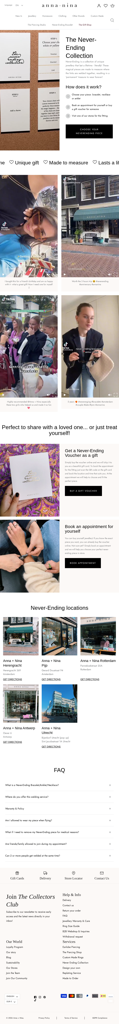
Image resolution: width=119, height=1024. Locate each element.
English (10, 996)
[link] (89, 131)
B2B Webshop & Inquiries (76, 931)
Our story (11, 952)
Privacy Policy (44, 1018)
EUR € (9, 1001)
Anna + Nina (18, 1018)
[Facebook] (35, 997)
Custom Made (97, 15)
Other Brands (79, 15)
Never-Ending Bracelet (62, 24)
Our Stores (11, 968)
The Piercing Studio (37, 24)
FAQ (65, 915)
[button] (3, 274)
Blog (8, 957)
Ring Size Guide (71, 926)
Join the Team (13, 973)
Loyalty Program (14, 947)
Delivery (67, 900)
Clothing (62, 15)
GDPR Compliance (99, 1018)
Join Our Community (16, 978)
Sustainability (13, 962)
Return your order (72, 910)
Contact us (68, 905)
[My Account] (99, 6)
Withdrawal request (73, 936)
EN (17, 5)
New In (18, 15)
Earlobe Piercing (71, 947)
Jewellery (32, 15)
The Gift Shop (85, 24)
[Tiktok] (35, 1000)
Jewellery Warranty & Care (76, 921)
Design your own (71, 968)
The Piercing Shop (72, 952)
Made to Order (70, 978)
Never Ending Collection (75, 962)
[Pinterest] (44, 997)
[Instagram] (40, 997)
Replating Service (72, 973)
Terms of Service (70, 1018)
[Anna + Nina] (59, 5)
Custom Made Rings (73, 957)
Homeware (47, 15)
